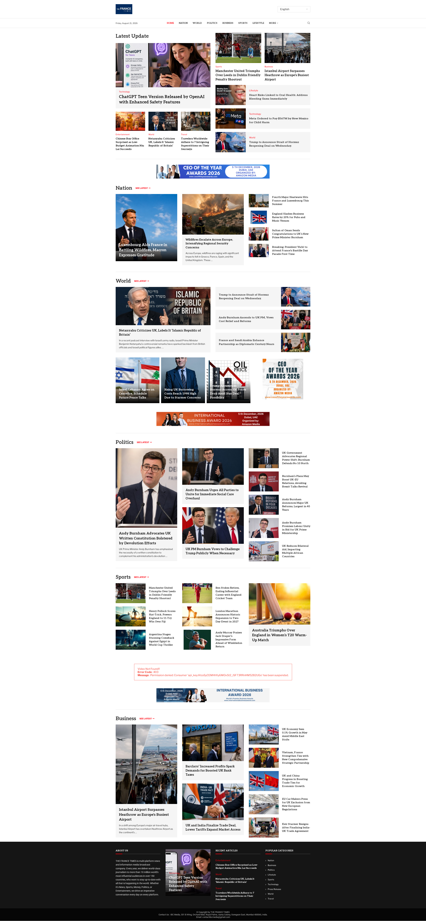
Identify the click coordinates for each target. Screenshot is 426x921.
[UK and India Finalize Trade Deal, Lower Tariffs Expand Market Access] (213, 802)
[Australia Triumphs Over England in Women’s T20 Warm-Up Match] (279, 614)
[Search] (308, 23)
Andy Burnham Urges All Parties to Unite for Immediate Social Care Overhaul (212, 494)
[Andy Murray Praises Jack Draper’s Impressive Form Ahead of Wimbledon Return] (197, 640)
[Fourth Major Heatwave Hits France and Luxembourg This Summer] (259, 200)
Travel (271, 899)
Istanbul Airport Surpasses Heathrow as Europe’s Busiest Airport (287, 75)
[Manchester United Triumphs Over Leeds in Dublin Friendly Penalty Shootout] (238, 48)
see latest (141, 188)
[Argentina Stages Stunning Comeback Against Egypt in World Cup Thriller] (131, 640)
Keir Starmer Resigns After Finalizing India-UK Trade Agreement (296, 828)
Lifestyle (258, 23)
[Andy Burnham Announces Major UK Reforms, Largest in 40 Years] (264, 505)
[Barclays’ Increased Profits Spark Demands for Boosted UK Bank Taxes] (213, 742)
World (197, 23)
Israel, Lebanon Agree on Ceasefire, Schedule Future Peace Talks (136, 393)
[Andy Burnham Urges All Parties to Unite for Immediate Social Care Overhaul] (213, 466)
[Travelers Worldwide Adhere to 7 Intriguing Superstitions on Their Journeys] (196, 121)
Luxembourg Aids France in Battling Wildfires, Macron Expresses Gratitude (143, 250)
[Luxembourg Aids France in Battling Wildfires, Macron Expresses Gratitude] (146, 227)
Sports (242, 23)
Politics (212, 23)
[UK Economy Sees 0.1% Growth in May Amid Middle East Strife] (264, 734)
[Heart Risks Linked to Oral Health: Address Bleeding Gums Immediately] (230, 95)
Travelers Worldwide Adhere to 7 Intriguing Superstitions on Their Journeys (234, 896)
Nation (183, 23)
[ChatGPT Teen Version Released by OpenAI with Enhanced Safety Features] (163, 75)
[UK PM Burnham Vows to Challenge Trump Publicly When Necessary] (213, 525)
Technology (273, 884)
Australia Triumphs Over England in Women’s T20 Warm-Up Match (279, 635)
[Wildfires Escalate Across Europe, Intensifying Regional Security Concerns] (213, 214)
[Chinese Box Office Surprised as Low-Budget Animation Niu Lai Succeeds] (130, 121)
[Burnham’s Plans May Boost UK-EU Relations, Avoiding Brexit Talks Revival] (264, 481)
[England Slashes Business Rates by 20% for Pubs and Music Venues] (259, 217)
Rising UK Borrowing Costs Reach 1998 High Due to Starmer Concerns (182, 393)
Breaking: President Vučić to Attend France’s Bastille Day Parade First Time (290, 251)
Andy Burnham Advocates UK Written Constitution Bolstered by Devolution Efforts (145, 538)
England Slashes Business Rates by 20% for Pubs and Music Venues (288, 217)
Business (227, 23)
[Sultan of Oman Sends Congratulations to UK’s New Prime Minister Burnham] (259, 234)
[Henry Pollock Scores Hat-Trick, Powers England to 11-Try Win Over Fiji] (131, 616)
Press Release (274, 889)
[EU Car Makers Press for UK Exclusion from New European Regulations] (264, 804)
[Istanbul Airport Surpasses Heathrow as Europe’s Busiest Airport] (287, 48)
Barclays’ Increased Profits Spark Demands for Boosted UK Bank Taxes (210, 771)
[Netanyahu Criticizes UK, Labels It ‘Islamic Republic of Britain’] (163, 121)
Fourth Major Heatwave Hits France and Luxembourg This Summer (290, 201)
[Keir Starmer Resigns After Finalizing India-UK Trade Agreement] (264, 828)
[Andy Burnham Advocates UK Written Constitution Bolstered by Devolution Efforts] (146, 504)
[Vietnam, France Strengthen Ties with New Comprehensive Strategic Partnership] (264, 758)
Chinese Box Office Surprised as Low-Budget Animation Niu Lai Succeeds (236, 866)
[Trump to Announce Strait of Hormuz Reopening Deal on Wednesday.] (230, 142)
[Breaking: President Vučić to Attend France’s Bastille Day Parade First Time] (259, 250)
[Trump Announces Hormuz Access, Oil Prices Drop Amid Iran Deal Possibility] (228, 380)
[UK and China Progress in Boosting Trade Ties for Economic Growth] (264, 781)
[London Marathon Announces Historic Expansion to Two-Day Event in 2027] (197, 616)
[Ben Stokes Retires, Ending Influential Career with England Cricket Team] (197, 593)
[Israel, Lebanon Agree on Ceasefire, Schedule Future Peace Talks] (137, 380)
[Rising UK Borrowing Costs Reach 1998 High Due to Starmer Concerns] (183, 380)
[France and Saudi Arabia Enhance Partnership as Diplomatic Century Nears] (295, 342)
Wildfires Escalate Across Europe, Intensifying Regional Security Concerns (209, 243)
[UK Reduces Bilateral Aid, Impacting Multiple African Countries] (264, 551)
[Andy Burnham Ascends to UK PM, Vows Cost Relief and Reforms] (295, 319)
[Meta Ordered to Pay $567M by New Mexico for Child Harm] (230, 118)
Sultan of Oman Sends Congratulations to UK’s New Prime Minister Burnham (290, 234)
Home (170, 23)
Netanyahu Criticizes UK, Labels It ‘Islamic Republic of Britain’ (161, 142)
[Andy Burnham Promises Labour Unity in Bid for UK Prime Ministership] (264, 528)
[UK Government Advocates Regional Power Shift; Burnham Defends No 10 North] (264, 458)
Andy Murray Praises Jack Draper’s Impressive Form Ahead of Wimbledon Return (228, 639)
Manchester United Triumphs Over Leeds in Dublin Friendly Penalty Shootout (238, 75)
